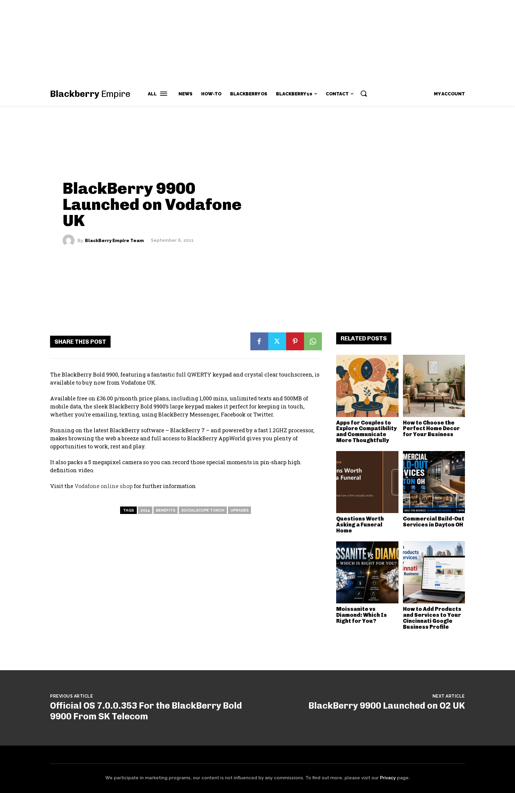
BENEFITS (165, 510)
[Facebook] (259, 341)
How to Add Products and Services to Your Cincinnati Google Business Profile (432, 618)
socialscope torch (202, 510)
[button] (363, 93)
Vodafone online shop (104, 486)
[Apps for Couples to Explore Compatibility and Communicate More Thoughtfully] (367, 386)
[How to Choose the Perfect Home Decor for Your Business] (434, 386)
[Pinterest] (295, 341)
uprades (239, 510)
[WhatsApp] (313, 341)
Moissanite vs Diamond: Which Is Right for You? (361, 615)
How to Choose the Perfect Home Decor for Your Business (431, 428)
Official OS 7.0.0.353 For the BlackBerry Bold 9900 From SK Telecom (146, 711)
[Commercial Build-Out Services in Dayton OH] (434, 482)
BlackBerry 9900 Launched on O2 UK (386, 705)
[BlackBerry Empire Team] (70, 241)
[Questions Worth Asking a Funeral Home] (367, 482)
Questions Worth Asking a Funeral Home (360, 524)
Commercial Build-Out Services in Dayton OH (433, 521)
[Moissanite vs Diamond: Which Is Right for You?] (367, 572)
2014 (145, 510)
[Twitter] (277, 341)
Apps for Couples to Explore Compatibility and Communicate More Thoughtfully (366, 431)
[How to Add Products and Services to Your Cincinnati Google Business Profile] (434, 572)
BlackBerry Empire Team (114, 240)
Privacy (388, 777)
